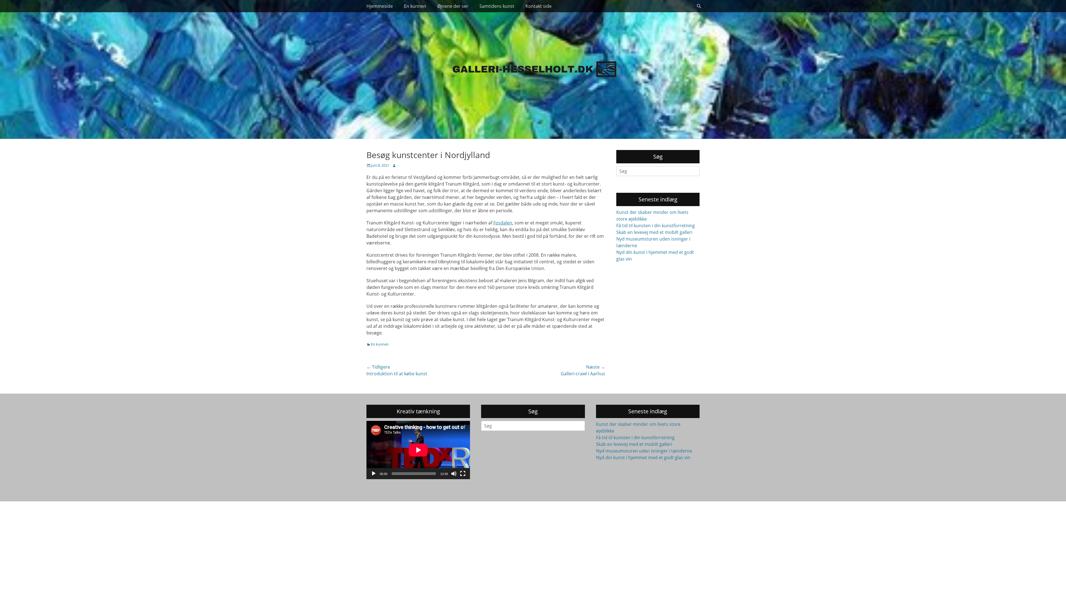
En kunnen (415, 6)
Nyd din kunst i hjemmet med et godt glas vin (643, 457)
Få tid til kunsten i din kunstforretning (655, 225)
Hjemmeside (379, 6)
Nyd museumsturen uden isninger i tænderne (644, 451)
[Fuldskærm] (463, 473)
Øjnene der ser (452, 6)
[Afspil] (373, 473)
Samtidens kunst (496, 6)
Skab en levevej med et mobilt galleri (654, 232)
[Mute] (454, 473)
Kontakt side (539, 6)
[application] (418, 450)
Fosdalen (502, 223)
